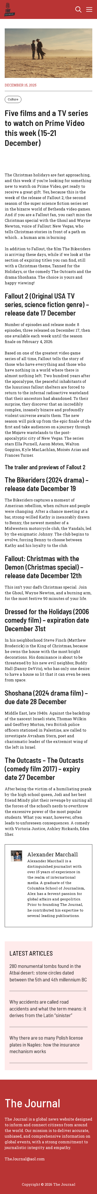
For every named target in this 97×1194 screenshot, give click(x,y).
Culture (13, 99)
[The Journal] (8, 9)
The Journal (64, 1184)
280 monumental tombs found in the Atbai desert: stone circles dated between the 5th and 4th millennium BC (48, 972)
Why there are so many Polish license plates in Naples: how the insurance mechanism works (46, 1044)
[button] (78, 9)
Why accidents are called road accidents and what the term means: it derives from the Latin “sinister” (47, 1008)
